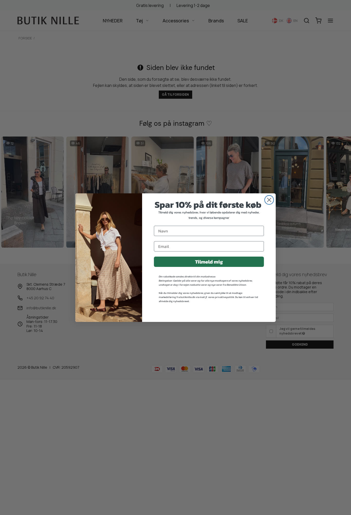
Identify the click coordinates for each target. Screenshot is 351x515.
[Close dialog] (269, 199)
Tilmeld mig (209, 262)
